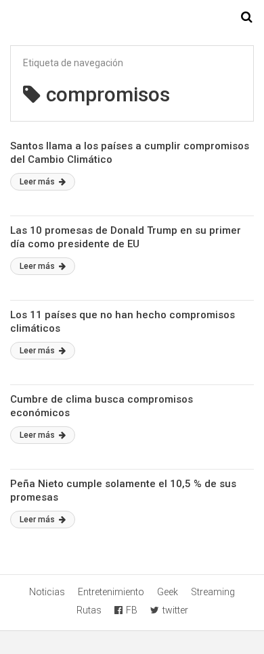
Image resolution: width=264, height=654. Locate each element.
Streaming (213, 591)
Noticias (47, 591)
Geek (167, 591)
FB (131, 610)
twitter (175, 610)
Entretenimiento (111, 591)
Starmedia (132, 17)
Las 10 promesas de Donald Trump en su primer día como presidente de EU (125, 237)
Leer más (38, 181)
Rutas (89, 610)
